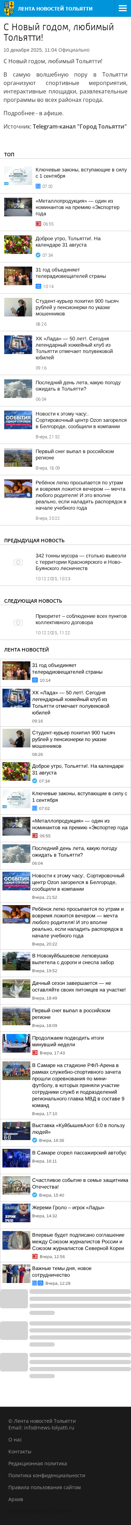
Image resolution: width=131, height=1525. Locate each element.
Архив (15, 1499)
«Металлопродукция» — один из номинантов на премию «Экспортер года (77, 207)
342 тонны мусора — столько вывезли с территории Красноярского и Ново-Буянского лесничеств (81, 562)
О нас (15, 1439)
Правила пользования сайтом (44, 1487)
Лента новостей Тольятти (39, 1511)
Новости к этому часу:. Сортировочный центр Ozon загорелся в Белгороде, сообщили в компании (81, 420)
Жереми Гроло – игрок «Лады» (68, 1207)
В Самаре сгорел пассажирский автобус (79, 1153)
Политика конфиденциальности (46, 1475)
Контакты (19, 1451)
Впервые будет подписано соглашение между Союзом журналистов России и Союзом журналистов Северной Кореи (78, 1241)
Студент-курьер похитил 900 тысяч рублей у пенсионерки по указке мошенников (77, 307)
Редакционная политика (37, 1463)
